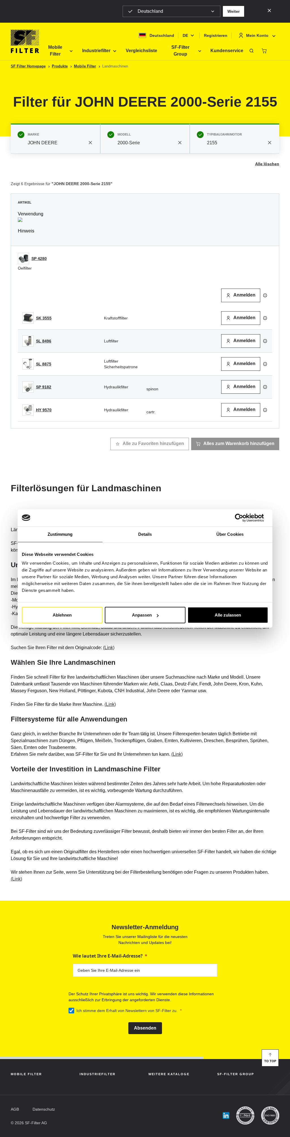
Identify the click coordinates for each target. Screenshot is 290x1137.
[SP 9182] (28, 387)
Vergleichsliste (141, 50)
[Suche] (251, 50)
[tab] (55, 139)
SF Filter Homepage (28, 66)
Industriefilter (96, 50)
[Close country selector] (269, 10)
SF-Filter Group (180, 50)
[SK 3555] (28, 318)
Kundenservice (226, 50)
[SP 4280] (23, 258)
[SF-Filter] (25, 41)
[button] (233, 11)
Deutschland (150, 11)
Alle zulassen (228, 615)
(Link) (108, 647)
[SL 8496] (28, 341)
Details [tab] (145, 534)
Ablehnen (62, 615)
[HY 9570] (28, 410)
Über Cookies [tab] (230, 534)
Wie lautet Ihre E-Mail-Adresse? (108, 956)
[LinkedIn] (226, 1115)
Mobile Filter (55, 50)
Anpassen (142, 615)
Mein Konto (257, 35)
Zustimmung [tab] (60, 534)
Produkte (60, 66)
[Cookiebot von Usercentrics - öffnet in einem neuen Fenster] (243, 517)
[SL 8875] (28, 364)
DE (185, 35)
